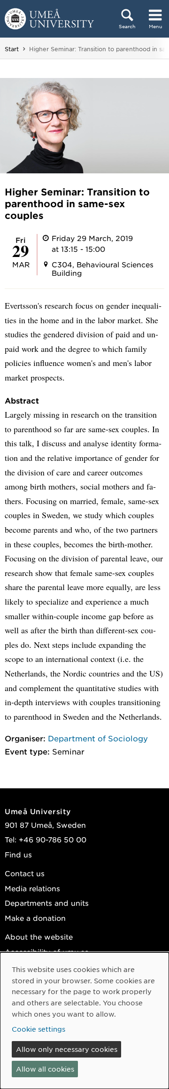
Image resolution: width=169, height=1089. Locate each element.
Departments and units (47, 902)
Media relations (32, 888)
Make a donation (35, 917)
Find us (18, 854)
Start (12, 49)
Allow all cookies (45, 1069)
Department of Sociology (98, 738)
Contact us (25, 873)
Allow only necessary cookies (66, 1049)
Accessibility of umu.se (47, 951)
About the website (39, 936)
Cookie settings (38, 1029)
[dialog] (84, 1020)
